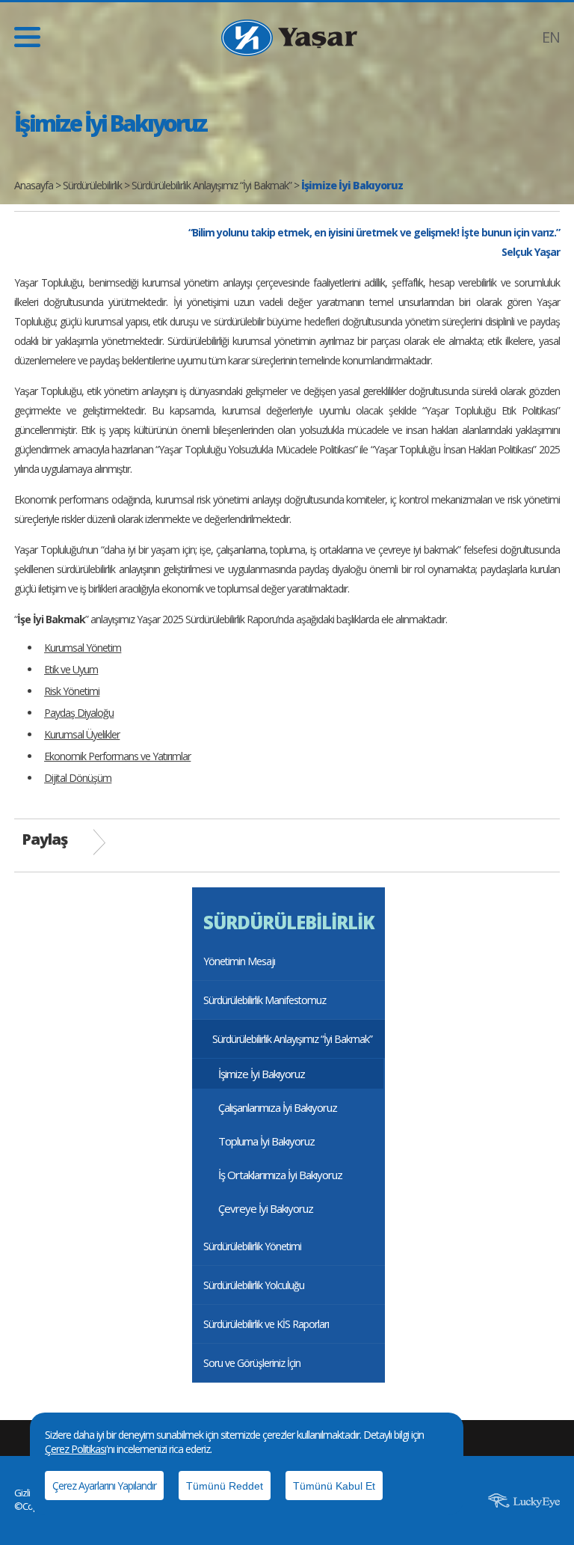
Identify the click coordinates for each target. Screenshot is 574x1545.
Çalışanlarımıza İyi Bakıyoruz (277, 1107)
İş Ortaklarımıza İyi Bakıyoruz (280, 1174)
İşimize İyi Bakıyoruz (261, 1073)
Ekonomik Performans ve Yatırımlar (117, 756)
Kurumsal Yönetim (82, 647)
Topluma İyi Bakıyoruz (266, 1140)
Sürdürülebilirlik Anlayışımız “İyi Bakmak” (211, 185)
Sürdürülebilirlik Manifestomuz (264, 1000)
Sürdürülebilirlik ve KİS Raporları (266, 1324)
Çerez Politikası (75, 1449)
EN (551, 37)
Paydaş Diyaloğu (79, 713)
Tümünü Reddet (224, 1486)
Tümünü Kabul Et (334, 1486)
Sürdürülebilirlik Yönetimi (252, 1246)
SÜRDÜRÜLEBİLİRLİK (288, 922)
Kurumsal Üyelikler (82, 734)
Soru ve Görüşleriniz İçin (251, 1363)
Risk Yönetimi (71, 691)
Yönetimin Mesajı (239, 961)
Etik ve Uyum (71, 669)
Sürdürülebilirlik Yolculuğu (253, 1285)
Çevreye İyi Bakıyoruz (265, 1208)
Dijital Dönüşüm (77, 778)
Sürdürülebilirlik (92, 185)
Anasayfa (33, 185)
